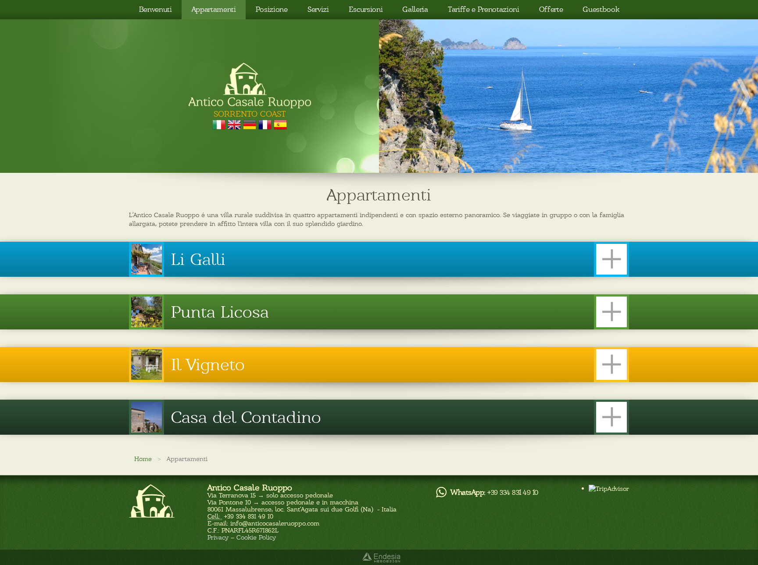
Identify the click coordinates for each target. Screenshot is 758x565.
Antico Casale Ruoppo (249, 488)
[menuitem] (155, 9)
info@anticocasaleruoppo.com (274, 523)
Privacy (218, 537)
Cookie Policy (256, 537)
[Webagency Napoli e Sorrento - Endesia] (379, 557)
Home (143, 459)
